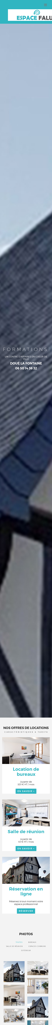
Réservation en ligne (26, 891)
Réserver (26, 911)
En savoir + (26, 791)
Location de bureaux (26, 771)
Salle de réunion (26, 831)
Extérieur (26, 950)
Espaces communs (37, 946)
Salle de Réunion (14, 946)
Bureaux (32, 942)
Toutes (19, 942)
